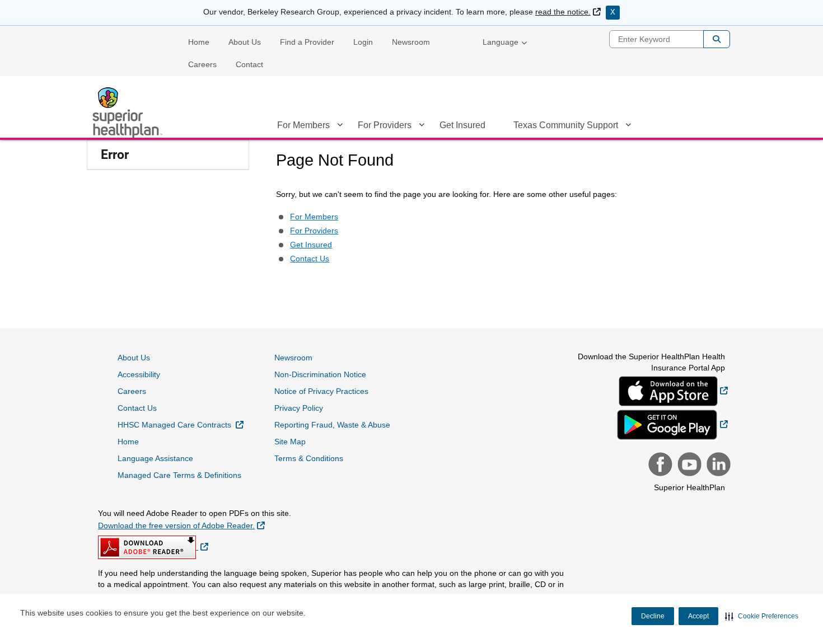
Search (716, 39)
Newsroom (411, 41)
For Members (303, 125)
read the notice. (568, 11)
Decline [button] (653, 616)
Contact (249, 64)
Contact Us (309, 258)
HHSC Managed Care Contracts (181, 424)
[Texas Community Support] (628, 127)
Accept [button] (698, 616)
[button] (762, 616)
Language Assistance (155, 458)
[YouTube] (688, 466)
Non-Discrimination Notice (320, 374)
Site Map (290, 441)
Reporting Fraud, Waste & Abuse (332, 424)
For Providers (385, 125)
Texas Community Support (565, 125)
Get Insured (462, 125)
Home (198, 41)
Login (363, 41)
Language (500, 41)
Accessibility (139, 374)
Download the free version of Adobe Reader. (181, 525)
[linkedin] (717, 466)
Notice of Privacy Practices (321, 391)
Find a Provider (307, 41)
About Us (244, 41)
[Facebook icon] (659, 466)
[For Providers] (421, 127)
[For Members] (340, 127)
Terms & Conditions (308, 458)
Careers (202, 64)
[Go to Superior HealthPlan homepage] (129, 112)
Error (115, 154)
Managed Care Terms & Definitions (179, 475)
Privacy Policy (298, 407)
